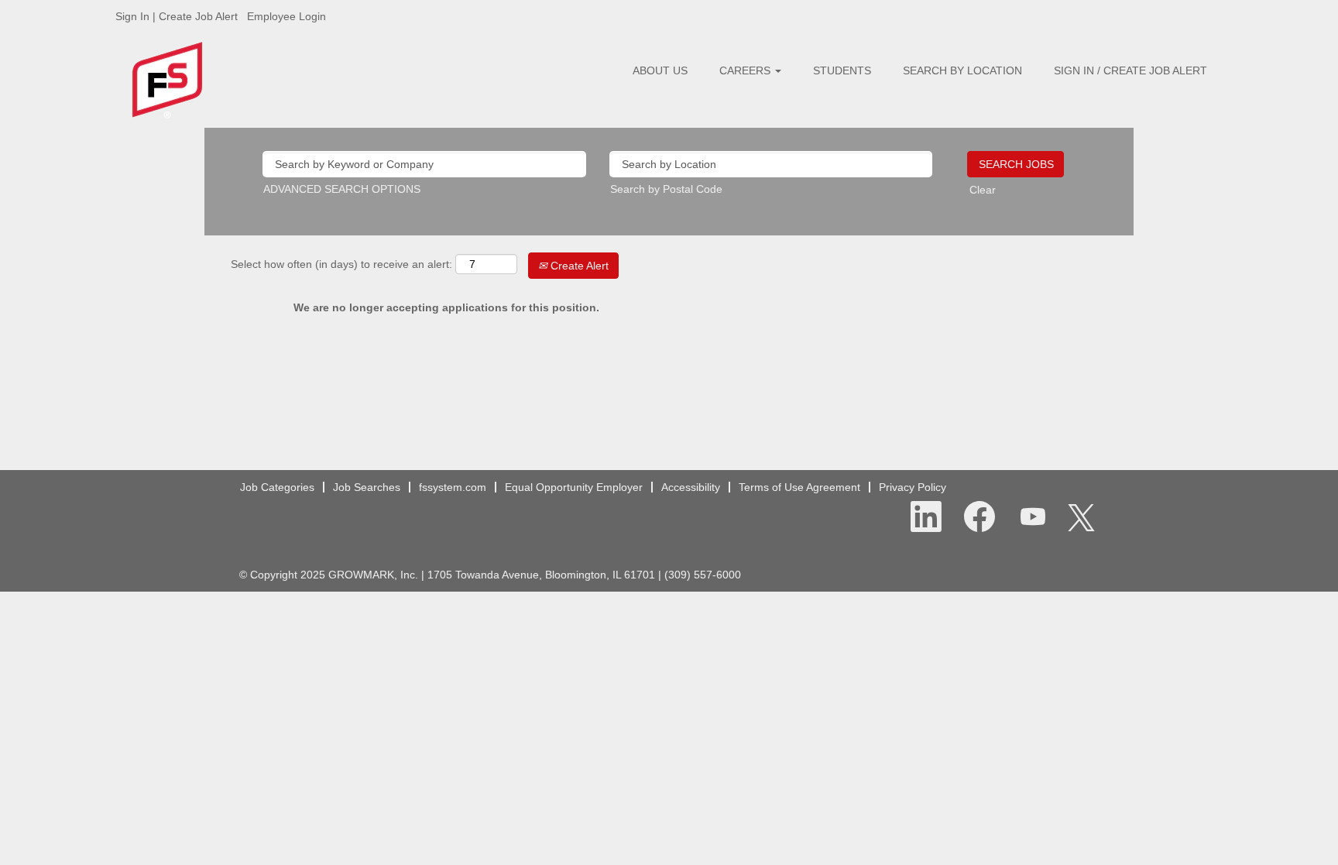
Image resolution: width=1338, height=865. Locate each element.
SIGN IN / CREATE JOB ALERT (1130, 70)
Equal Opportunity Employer (574, 487)
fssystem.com (452, 487)
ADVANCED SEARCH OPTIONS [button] (341, 189)
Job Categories (277, 487)
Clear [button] (982, 190)
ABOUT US (660, 70)
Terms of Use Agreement (799, 487)
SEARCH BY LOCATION (962, 70)
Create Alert (578, 265)
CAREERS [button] (746, 70)
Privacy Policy (912, 487)
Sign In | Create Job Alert (176, 16)
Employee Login (286, 16)
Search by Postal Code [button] (666, 189)
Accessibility (690, 487)
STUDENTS (842, 70)
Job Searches (366, 487)
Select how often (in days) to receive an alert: (341, 264)
